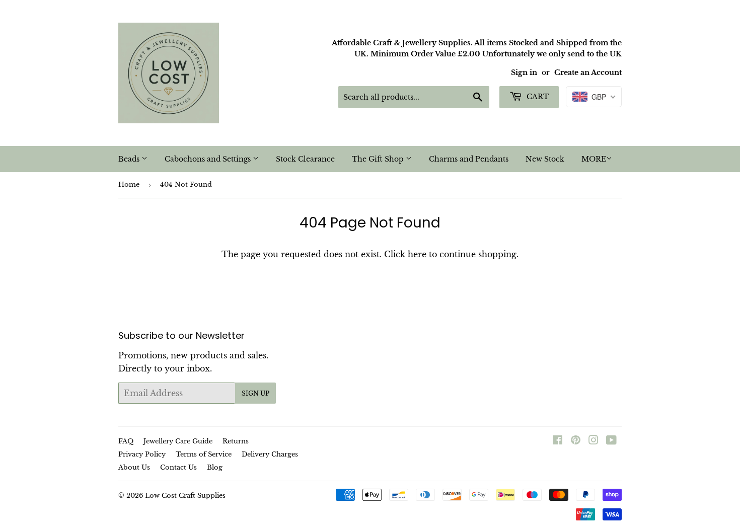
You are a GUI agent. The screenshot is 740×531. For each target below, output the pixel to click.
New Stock (545, 159)
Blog (215, 467)
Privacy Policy (142, 454)
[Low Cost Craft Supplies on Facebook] (557, 441)
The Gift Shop (379, 159)
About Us (134, 467)
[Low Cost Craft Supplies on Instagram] (593, 441)
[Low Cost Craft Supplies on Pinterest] (575, 441)
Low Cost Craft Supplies (185, 495)
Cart (537, 96)
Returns (236, 441)
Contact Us (178, 467)
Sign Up (255, 393)
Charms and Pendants (468, 159)
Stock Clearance (305, 159)
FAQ (125, 441)
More (593, 159)
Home (128, 184)
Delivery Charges (270, 454)
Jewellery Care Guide (177, 441)
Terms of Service (204, 454)
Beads (129, 159)
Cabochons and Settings (209, 159)
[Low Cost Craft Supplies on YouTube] (611, 441)
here (417, 254)
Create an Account (588, 72)
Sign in (524, 72)
